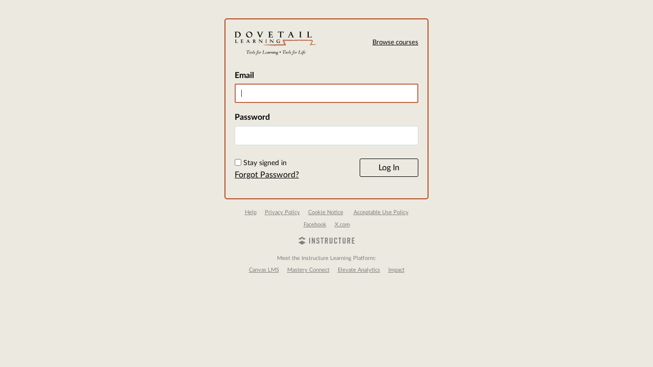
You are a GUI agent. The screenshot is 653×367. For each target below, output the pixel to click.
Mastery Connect (308, 270)
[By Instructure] (326, 242)
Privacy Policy (282, 212)
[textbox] (326, 135)
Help (251, 212)
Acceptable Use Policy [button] (381, 212)
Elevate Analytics (359, 270)
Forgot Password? (267, 175)
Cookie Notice (325, 212)
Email (244, 75)
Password (252, 117)
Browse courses (395, 42)
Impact (396, 270)
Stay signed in (265, 163)
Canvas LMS (264, 270)
